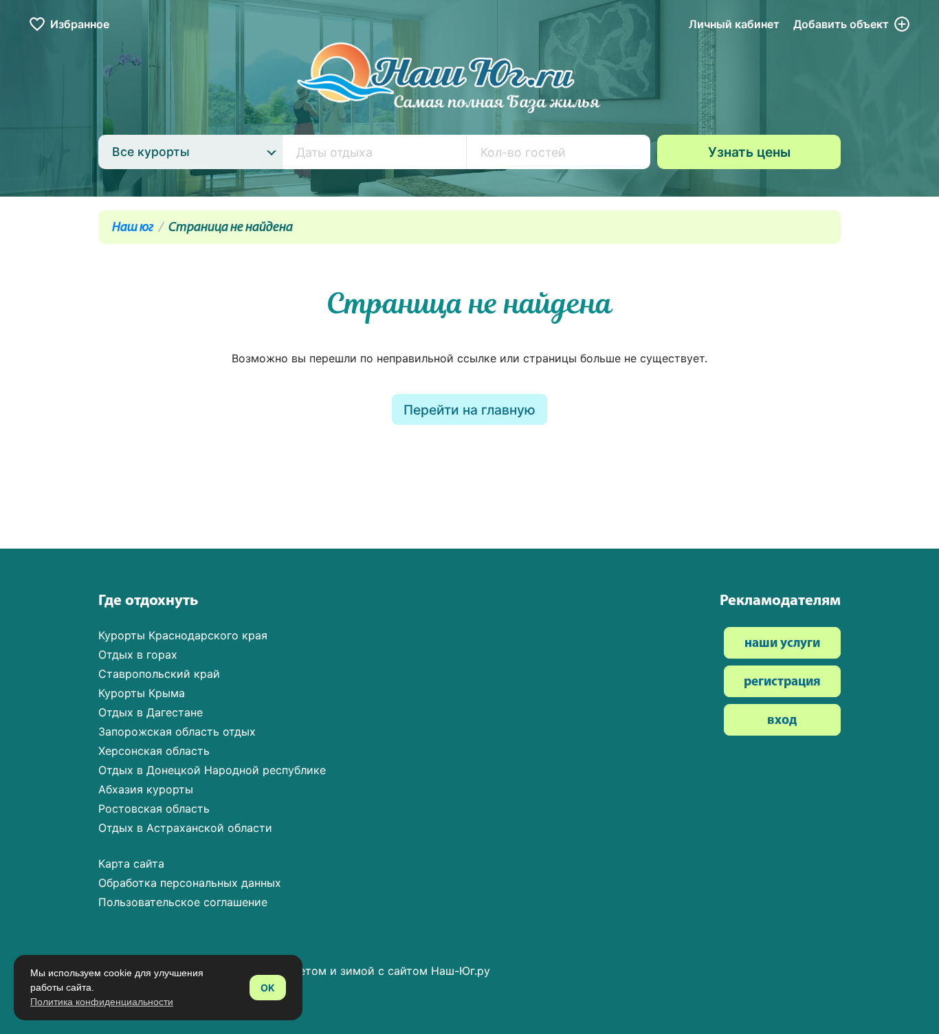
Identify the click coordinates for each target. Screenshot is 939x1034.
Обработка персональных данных (189, 883)
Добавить (841, 24)
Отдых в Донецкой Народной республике (212, 770)
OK (268, 987)
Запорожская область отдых (177, 731)
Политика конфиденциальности (101, 1001)
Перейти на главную (469, 410)
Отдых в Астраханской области (185, 828)
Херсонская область (154, 751)
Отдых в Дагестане (150, 712)
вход (782, 720)
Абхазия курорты (145, 789)
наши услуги (782, 643)
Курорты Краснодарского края (182, 635)
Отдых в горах (137, 654)
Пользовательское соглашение (182, 902)
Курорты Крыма (141, 693)
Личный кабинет (734, 24)
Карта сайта (131, 863)
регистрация (782, 682)
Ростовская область (154, 808)
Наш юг (132, 227)
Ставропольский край (159, 674)
